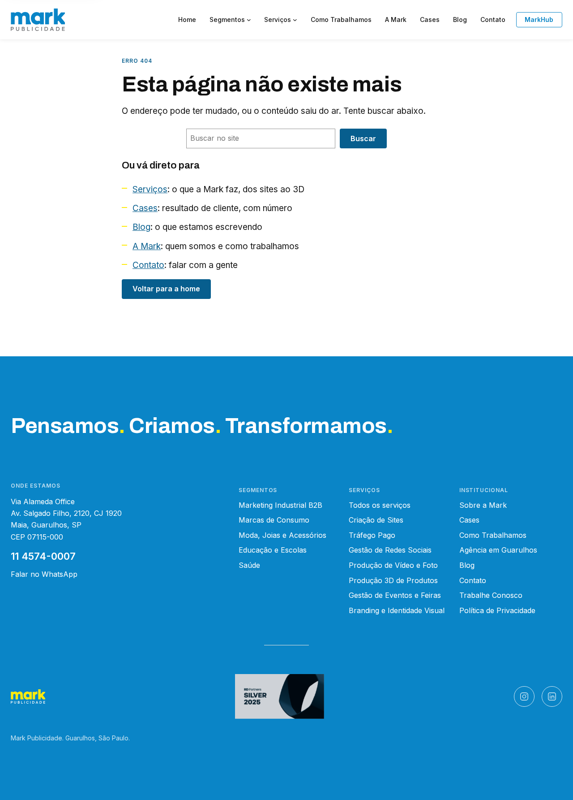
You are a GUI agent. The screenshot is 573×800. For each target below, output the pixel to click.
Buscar (363, 138)
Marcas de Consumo (274, 519)
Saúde (249, 565)
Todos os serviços (380, 505)
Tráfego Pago (372, 535)
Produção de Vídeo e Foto (393, 565)
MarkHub (539, 19)
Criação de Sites (376, 519)
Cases (145, 208)
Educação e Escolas (273, 549)
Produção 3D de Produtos (393, 580)
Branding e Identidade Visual (397, 610)
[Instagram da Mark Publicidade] (524, 696)
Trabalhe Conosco (490, 595)
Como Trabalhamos (492, 535)
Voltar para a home (166, 288)
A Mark (147, 246)
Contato (148, 265)
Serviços (150, 189)
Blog (141, 227)
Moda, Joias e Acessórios (282, 535)
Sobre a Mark (483, 505)
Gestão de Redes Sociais (390, 549)
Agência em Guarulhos (498, 549)
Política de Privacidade (497, 610)
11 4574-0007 (43, 556)
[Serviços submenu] (295, 19)
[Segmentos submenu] (249, 19)
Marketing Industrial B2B (280, 505)
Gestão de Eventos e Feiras (395, 595)
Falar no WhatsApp (44, 574)
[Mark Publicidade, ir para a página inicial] (38, 20)
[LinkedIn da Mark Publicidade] (552, 696)
